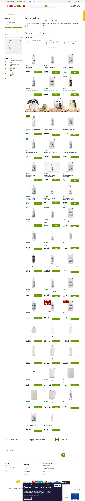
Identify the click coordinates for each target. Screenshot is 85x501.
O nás (44, 471)
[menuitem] (11, 10)
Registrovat (68, 1)
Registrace (26, 469)
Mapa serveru (45, 476)
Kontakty (44, 474)
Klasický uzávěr (47, 274)
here (38, 495)
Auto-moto (9, 25)
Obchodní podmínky (46, 465)
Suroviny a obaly (10, 27)
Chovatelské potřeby (11, 22)
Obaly (9, 30)
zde (25, 488)
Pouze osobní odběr (14, 51)
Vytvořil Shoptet (77, 489)
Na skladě (14, 40)
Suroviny (10, 29)
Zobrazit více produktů (51, 47)
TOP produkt (14, 50)
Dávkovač (54, 274)
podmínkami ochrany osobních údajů (63, 451)
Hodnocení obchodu (46, 473)
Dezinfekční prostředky (11, 21)
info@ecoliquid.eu (11, 465)
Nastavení (28, 498)
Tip (14, 45)
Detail (37, 71)
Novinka (14, 43)
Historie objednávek (27, 471)
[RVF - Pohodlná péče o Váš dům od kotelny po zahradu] (25, 482)
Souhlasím (57, 485)
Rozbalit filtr (13, 55)
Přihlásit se (63, 455)
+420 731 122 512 (10, 467)
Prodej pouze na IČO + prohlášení (14, 48)
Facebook (9, 469)
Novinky (44, 470)
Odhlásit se (26, 474)
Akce (14, 42)
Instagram (9, 470)
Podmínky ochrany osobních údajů (49, 467)
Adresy (25, 472)
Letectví (8, 24)
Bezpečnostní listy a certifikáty (48, 468)
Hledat (47, 6)
